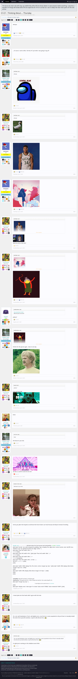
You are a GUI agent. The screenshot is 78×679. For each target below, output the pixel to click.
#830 (74, 378)
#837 (74, 588)
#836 (74, 535)
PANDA (58, 545)
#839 (74, 627)
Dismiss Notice (75, 5)
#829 (74, 322)
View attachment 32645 (18, 312)
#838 (74, 603)
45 (27, 19)
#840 (74, 648)
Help (70, 672)
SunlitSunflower (6, 122)
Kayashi (6, 316)
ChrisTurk (6, 422)
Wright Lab (16, 545)
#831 (74, 407)
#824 (74, 136)
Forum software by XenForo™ (12, 672)
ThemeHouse (20, 674)
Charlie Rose (6, 58)
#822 (74, 61)
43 (23, 19)
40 (16, 19)
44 (25, 19)
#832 (74, 425)
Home (2, 1)
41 (18, 19)
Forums (7, 1)
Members (13, 1)
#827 (74, 248)
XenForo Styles (35, 672)
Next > (30, 19)
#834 (74, 476)
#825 (74, 174)
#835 (74, 517)
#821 (74, 35)
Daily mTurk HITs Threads (12, 14)
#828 (74, 302)
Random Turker (6, 78)
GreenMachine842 (26, 14)
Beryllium (66, 672)
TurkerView (52, 583)
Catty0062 (6, 553)
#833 (74, 445)
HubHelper (15, 35)
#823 (74, 108)
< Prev (9, 19)
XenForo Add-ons (27, 672)
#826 (74, 211)
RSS (75, 672)
